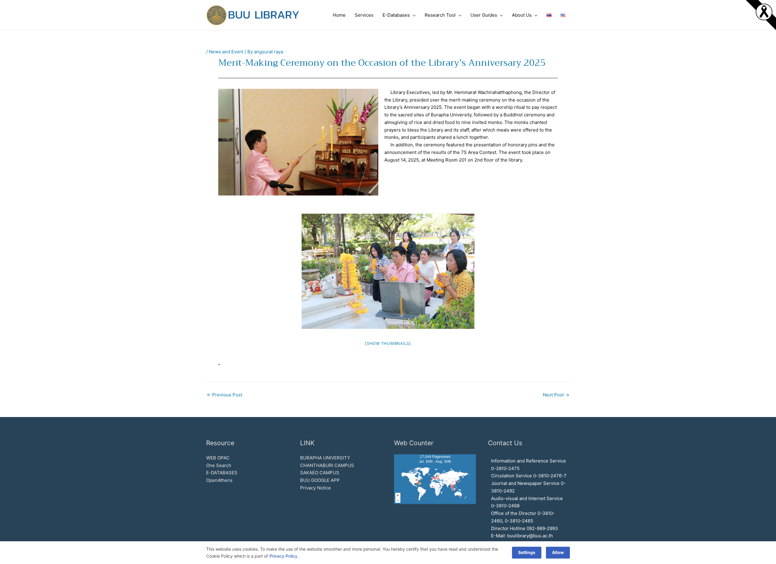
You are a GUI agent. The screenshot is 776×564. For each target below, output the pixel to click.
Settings (526, 552)
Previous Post (224, 394)
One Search (218, 465)
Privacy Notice (315, 488)
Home (339, 15)
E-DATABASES (221, 473)
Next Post (556, 394)
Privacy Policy (283, 556)
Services (364, 15)
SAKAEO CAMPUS (319, 473)
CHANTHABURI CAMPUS (327, 465)
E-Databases (396, 15)
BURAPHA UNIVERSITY (325, 458)
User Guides (483, 15)
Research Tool (440, 15)
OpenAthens (219, 480)
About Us (522, 15)
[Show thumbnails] (388, 343)
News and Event (226, 52)
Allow (558, 552)
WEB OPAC (217, 458)
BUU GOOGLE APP (320, 480)
